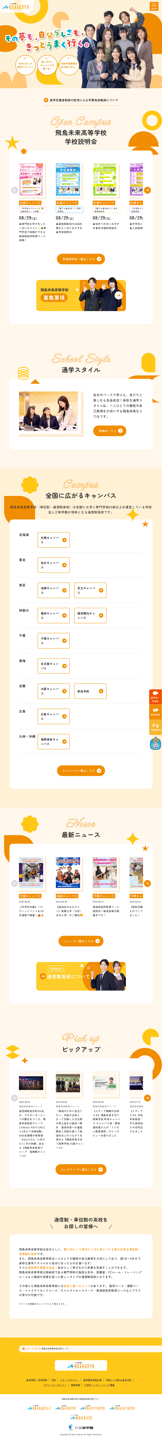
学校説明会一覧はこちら (78, 259)
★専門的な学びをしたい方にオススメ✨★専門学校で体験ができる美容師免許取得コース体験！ (32, 232)
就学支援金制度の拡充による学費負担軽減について (84, 100)
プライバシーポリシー (55, 1385)
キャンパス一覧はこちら (78, 771)
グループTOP (32, 1348)
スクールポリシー (69, 1379)
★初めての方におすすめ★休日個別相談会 (106, 226)
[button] (147, 190)
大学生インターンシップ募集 (99, 1385)
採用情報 (75, 1385)
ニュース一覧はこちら (79, 941)
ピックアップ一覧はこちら (79, 1169)
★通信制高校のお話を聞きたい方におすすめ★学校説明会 (69, 228)
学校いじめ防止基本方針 (119, 1379)
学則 (53, 1379)
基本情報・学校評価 (36, 1379)
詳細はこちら (108, 431)
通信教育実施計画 (92, 1379)
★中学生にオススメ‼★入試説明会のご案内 (143, 226)
